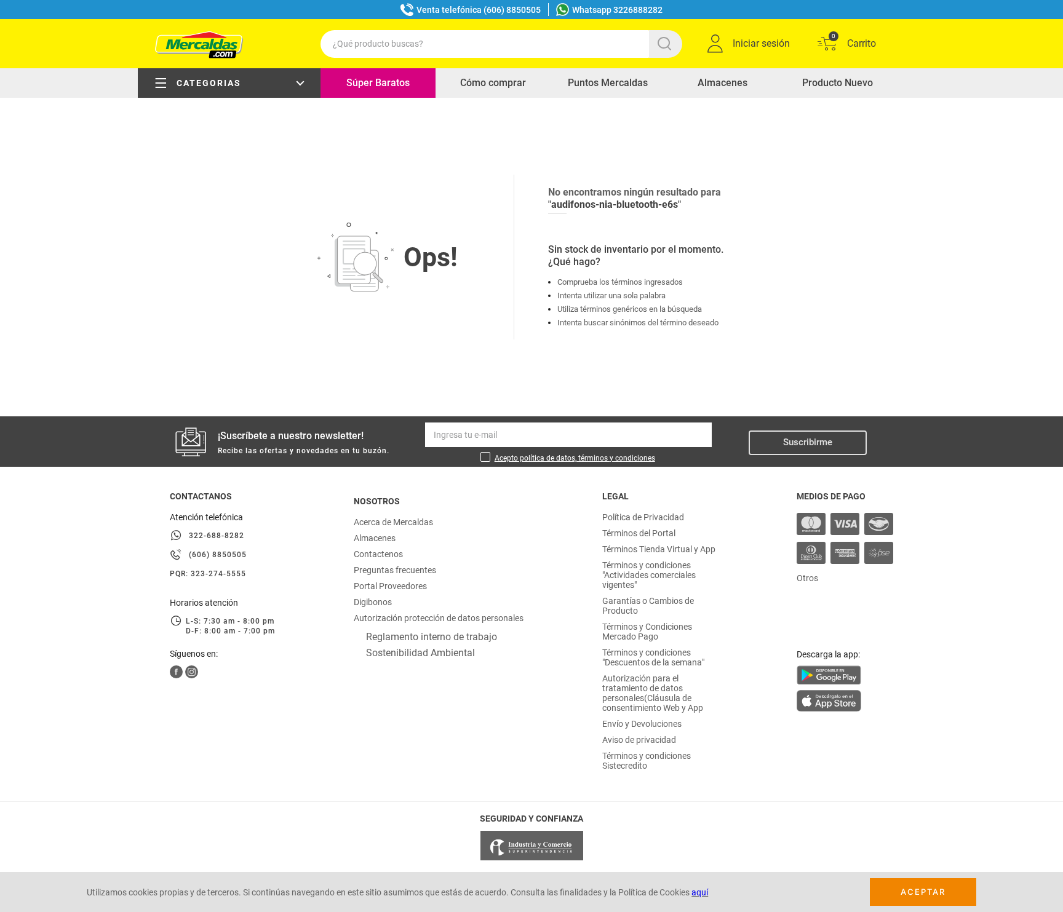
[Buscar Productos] (667, 44)
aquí (699, 892)
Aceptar (923, 892)
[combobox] (501, 44)
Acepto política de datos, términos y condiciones (575, 458)
